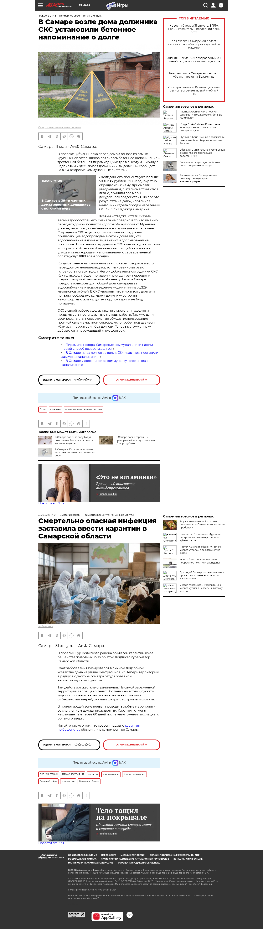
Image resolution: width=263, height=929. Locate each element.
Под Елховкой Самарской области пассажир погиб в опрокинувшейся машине (194, 44)
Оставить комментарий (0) (131, 380)
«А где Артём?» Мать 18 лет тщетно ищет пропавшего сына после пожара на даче (200, 127)
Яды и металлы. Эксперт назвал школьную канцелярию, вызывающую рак (199, 178)
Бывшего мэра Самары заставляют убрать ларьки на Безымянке (194, 75)
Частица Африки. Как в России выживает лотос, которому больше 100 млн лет (201, 114)
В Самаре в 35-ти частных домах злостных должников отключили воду (75, 452)
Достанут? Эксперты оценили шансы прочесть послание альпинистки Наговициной (202, 575)
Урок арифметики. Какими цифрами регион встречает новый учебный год (194, 91)
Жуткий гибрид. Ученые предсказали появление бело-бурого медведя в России (202, 140)
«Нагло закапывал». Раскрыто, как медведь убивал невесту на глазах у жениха (201, 588)
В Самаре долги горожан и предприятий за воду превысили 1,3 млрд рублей (135, 440)
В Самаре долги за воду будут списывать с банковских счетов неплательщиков (74, 440)
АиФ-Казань (45, 626)
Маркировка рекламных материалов (91, 863)
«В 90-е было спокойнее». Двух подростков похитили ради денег (200, 561)
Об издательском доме (82, 855)
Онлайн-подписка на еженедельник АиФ (175, 855)
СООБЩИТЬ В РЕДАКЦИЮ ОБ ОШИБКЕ (139, 863)
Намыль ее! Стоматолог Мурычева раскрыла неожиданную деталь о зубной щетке (200, 537)
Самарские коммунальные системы (59, 127)
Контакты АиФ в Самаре (188, 859)
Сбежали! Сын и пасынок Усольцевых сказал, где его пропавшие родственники (202, 152)
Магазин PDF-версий (133, 855)
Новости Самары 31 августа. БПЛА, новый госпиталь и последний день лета (193, 29)
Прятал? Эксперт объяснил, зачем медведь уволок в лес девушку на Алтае (200, 549)
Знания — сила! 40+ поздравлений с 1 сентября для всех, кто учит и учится (194, 59)
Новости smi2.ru (51, 503)
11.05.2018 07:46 (47, 15)
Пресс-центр (108, 855)
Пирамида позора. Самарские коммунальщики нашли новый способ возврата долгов (107, 347)
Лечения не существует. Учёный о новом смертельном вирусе (200, 164)
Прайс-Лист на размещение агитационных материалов (135, 859)
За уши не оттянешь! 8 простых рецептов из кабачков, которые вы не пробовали (202, 524)
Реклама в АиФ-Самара (82, 859)
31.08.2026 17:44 (47, 514)
